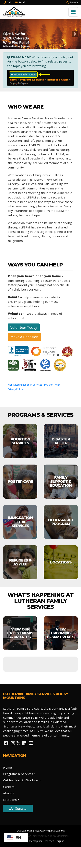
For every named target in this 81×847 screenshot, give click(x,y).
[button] (6, 34)
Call (9, 2)
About (7, 793)
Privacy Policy (15, 389)
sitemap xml (35, 841)
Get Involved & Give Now (21, 780)
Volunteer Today (23, 327)
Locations (10, 800)
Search (74, 2)
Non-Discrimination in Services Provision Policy (34, 384)
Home (7, 767)
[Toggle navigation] (73, 12)
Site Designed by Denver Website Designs (40, 831)
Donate (21, 808)
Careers (9, 787)
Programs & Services (18, 774)
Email (21, 2)
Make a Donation (24, 336)
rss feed (49, 841)
